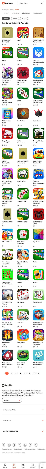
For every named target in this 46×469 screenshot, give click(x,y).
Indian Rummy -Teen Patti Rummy (7, 283)
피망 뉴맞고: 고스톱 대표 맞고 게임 (7, 323)
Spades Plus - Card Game (21, 363)
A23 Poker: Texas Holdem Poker (38, 363)
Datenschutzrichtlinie (30, 449)
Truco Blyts (20, 322)
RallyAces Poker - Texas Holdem (38, 323)
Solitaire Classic (22, 221)
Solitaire (19, 60)
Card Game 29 (37, 302)
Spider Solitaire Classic (37, 222)
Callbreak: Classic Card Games (22, 162)
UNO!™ (19, 40)
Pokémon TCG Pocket (6, 121)
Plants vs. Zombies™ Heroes (7, 101)
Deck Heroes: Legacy (6, 343)
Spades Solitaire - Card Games (38, 142)
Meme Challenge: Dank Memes (7, 182)
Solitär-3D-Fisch (7, 242)
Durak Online (37, 121)
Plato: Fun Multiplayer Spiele (38, 61)
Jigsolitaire (36, 242)
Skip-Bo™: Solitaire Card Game (38, 202)
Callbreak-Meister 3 (7, 222)
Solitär (4, 60)
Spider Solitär (21, 181)
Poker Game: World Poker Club (7, 363)
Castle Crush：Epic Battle (6, 81)
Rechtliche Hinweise (7, 449)
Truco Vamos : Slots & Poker (37, 162)
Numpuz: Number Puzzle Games (38, 41)
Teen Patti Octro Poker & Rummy (38, 81)
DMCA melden (41, 449)
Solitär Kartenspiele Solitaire (21, 142)
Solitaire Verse (21, 201)
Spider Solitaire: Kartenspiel (22, 81)
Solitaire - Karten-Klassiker (7, 202)
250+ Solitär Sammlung (21, 242)
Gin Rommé (20, 302)
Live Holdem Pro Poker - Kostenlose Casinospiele (7, 303)
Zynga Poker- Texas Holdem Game (6, 142)
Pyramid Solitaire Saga (22, 263)
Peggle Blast (21, 342)
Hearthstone (21, 121)
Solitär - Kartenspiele (5, 162)
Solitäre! (19, 282)
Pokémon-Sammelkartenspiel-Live (38, 182)
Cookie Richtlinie (18, 449)
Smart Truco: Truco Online (5, 263)
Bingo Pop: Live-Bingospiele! (38, 343)
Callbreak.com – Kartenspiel (7, 41)
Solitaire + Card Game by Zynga (37, 101)
